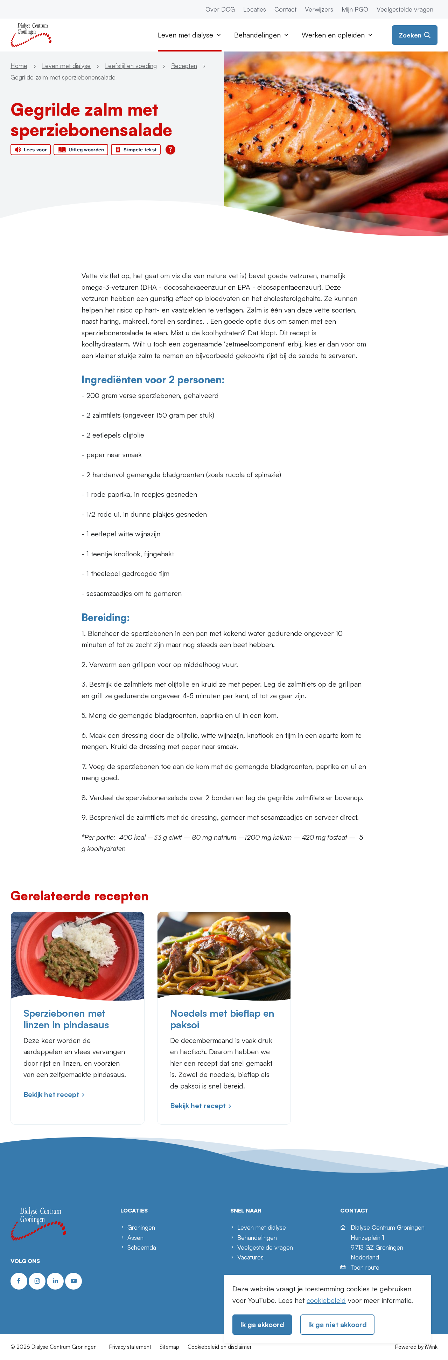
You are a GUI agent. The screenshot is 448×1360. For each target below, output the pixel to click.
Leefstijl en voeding (131, 65)
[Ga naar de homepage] (30, 34)
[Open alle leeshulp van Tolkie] (170, 149)
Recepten (184, 65)
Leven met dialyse (66, 65)
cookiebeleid (326, 1300)
